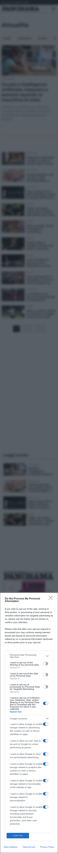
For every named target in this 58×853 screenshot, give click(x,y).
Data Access (29, 847)
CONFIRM (18, 835)
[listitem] (29, 656)
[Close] (52, 599)
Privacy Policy (47, 847)
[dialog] (29, 723)
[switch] (45, 663)
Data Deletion (11, 847)
